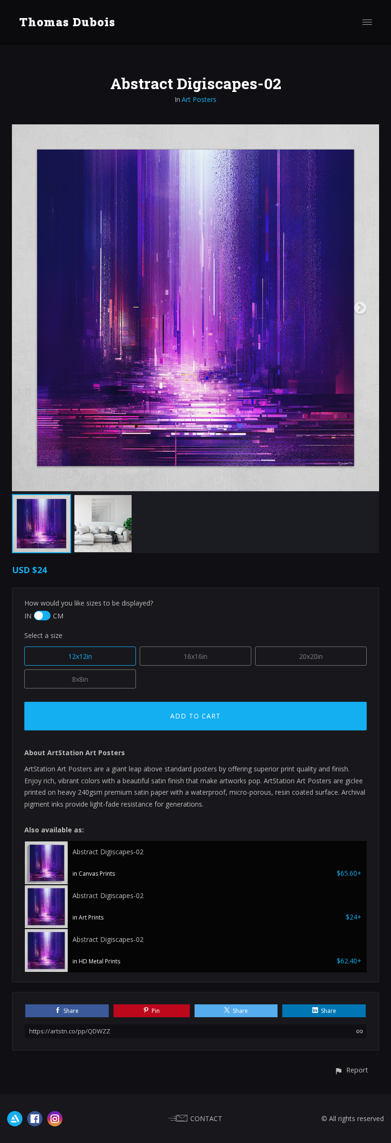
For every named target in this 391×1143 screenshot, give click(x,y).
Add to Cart (195, 715)
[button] (351, 1070)
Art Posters (199, 99)
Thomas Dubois (67, 22)
